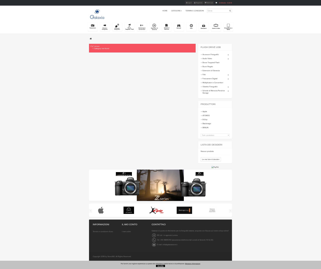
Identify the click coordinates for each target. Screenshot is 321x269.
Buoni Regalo (208, 67)
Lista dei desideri (211, 144)
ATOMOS (206, 116)
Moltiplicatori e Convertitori (213, 83)
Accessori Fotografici (211, 55)
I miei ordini (126, 232)
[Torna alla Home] (91, 38)
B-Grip (205, 120)
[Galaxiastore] (100, 14)
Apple (205, 112)
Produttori (208, 104)
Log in (189, 3)
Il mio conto (129, 224)
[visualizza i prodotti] (101, 210)
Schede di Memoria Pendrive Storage (214, 92)
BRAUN (205, 128)
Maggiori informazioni (192, 264)
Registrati (198, 3)
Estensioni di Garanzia (211, 71)
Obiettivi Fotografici (210, 87)
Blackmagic (207, 124)
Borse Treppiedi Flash (211, 63)
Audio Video (207, 59)
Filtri (204, 75)
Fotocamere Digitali (210, 79)
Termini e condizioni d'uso (103, 232)
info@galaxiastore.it (170, 245)
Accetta (160, 266)
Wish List (209, 3)
